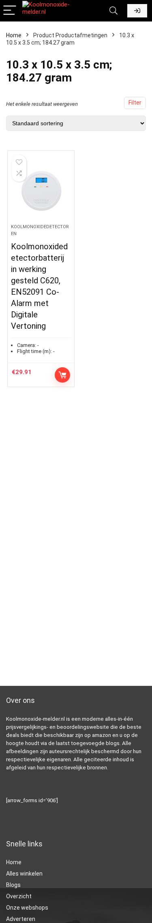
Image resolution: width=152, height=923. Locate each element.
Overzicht (19, 896)
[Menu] (9, 10)
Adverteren (20, 919)
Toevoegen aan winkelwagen (62, 375)
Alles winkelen (24, 873)
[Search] (113, 10)
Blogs (13, 885)
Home (13, 35)
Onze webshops (27, 907)
